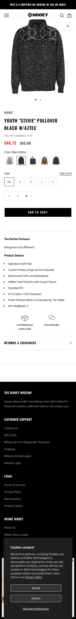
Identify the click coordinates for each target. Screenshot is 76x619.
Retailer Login (12, 463)
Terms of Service (14, 485)
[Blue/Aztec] (32, 161)
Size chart (66, 173)
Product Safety (13, 505)
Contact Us (11, 428)
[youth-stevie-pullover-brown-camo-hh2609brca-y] (44, 161)
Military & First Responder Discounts (27, 442)
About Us (9, 527)
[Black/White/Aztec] (9, 161)
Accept (36, 588)
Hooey (8, 112)
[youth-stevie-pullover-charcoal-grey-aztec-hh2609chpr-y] (56, 161)
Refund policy (12, 498)
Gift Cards (10, 435)
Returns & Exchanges (17, 456)
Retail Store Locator (16, 534)
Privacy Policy (33, 577)
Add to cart (38, 212)
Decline (36, 598)
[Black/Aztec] (21, 161)
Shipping (9, 449)
